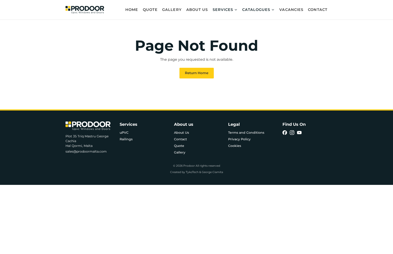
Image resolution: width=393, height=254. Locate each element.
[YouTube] (299, 132)
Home (131, 10)
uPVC (124, 133)
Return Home (196, 73)
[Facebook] (284, 132)
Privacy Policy (239, 139)
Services (223, 10)
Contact (318, 10)
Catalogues (256, 10)
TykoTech (192, 172)
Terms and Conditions (246, 133)
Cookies (234, 146)
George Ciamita (212, 172)
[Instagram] (292, 132)
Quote (150, 10)
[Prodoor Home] (85, 10)
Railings (126, 139)
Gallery (172, 10)
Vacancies (291, 10)
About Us (197, 10)
